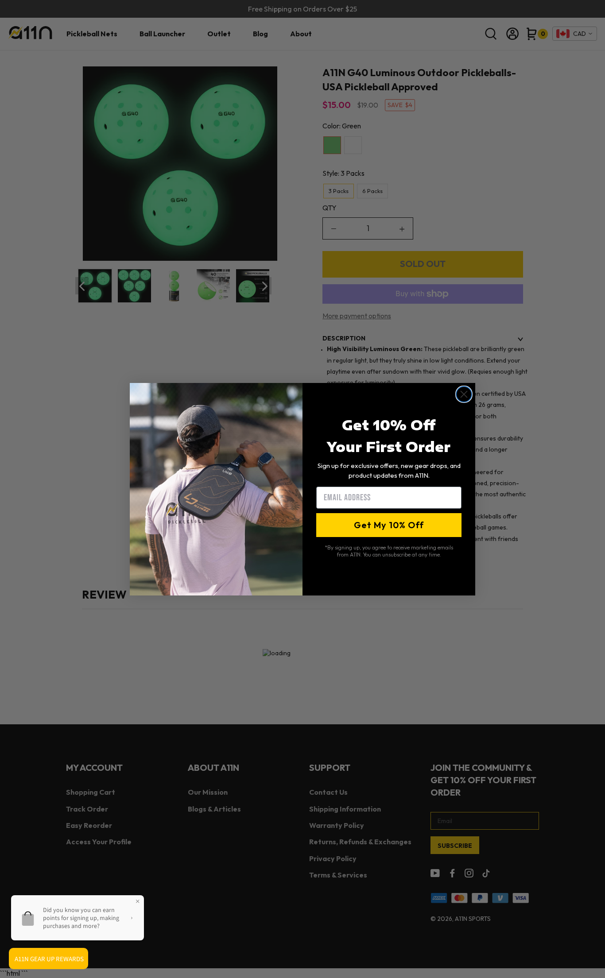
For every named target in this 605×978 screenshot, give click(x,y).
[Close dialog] (464, 394)
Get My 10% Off (389, 524)
